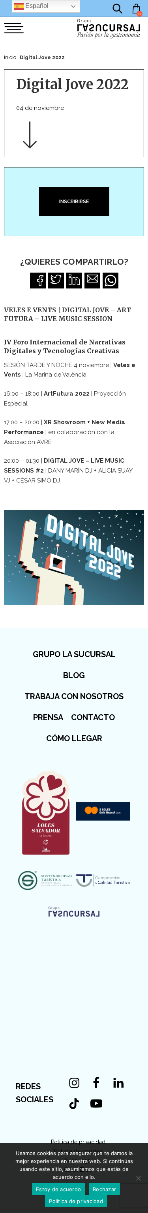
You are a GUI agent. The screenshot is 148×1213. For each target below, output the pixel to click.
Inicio (10, 57)
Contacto (93, 717)
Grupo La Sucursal (74, 654)
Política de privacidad (78, 1142)
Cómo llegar (74, 738)
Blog (74, 675)
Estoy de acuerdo (58, 1189)
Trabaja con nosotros (74, 696)
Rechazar (104, 1189)
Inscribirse (74, 201)
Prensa (48, 717)
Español (36, 5)
